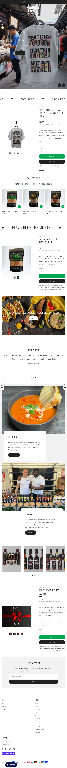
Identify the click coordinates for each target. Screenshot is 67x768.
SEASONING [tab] (19, 184)
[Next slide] (63, 85)
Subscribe (33, 681)
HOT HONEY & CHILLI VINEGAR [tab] (42, 184)
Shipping (47, 124)
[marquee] (33, 98)
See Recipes (14, 455)
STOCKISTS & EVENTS (40, 727)
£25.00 (49, 622)
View (11, 562)
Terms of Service (39, 724)
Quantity (41, 148)
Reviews (11, 10)
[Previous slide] (60, 85)
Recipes (18, 10)
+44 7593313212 (6, 744)
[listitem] (34, 2)
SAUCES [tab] (27, 184)
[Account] (57, 10)
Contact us (37, 709)
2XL (61, 144)
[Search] (64, 10)
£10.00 (42, 622)
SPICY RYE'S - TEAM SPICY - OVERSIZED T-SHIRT (51, 113)
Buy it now (52, 161)
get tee (8, 52)
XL (56, 144)
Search (36, 712)
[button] (30, 86)
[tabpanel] (33, 203)
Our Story (37, 706)
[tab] (32, 575)
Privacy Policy (38, 718)
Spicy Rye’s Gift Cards (49, 592)
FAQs (36, 715)
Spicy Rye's (42, 107)
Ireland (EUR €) (5, 762)
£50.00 (56, 622)
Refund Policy (38, 721)
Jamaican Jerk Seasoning (48, 240)
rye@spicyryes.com (7, 742)
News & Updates (39, 732)
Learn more (58, 138)
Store (3, 10)
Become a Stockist (39, 729)
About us (37, 704)
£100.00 (42, 625)
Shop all (20, 53)
